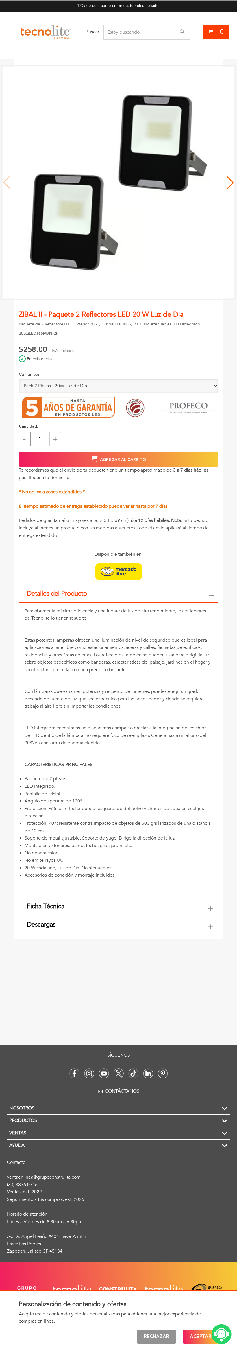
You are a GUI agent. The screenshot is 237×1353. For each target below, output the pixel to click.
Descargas (41, 924)
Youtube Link (104, 1073)
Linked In (148, 1073)
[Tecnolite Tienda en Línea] (46, 32)
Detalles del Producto (57, 593)
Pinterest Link (162, 1073)
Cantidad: (28, 426)
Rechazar (156, 1336)
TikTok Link (133, 1073)
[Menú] (9, 32)
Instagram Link (89, 1073)
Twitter (118, 1073)
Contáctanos (122, 1091)
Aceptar (200, 1336)
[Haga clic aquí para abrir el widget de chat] (221, 1334)
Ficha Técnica (45, 906)
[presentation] (118, 750)
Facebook (74, 1073)
